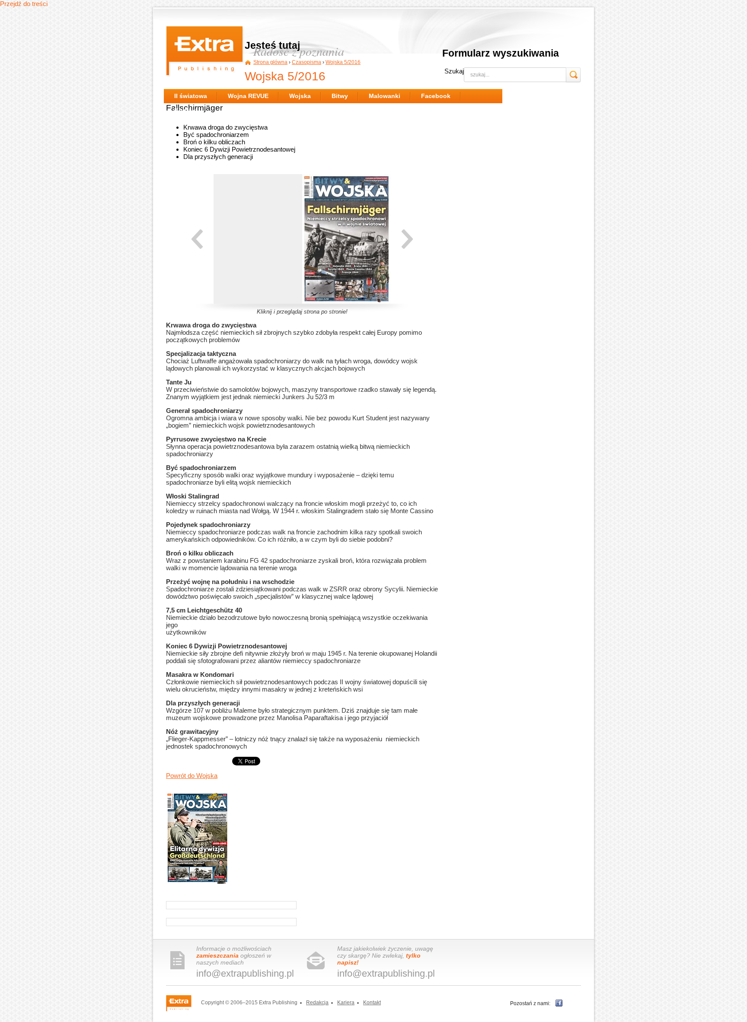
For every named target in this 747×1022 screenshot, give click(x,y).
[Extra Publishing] (183, 1003)
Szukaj (454, 71)
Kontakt (372, 1003)
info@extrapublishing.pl (245, 973)
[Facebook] (558, 1003)
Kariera (345, 1003)
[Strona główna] (205, 52)
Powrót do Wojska (191, 775)
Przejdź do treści (24, 3)
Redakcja (317, 1003)
